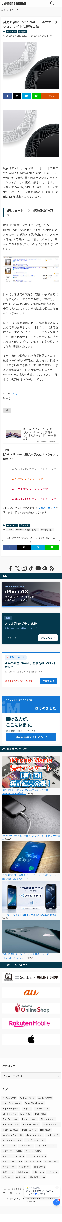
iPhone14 (51, 1124)
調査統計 (37, 1177)
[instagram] (24, 568)
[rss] (52, 568)
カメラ (25, 1145)
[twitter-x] (17, 568)
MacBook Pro (13, 1135)
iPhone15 (10, 1130)
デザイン (33, 1161)
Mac (45, 1130)
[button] (7, 96)
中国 (24, 1167)
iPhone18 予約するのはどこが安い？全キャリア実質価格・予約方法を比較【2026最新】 (39, 434)
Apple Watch (34, 1103)
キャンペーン (46, 1145)
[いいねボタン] (7, 410)
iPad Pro (10, 1119)
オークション (47, 530)
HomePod (11, 32)
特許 (53, 1172)
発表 (21, 1177)
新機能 (23, 1172)
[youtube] (38, 568)
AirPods (9, 1098)
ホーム (7, 1189)
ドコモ (51, 1161)
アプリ (9, 1145)
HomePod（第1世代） (27, 530)
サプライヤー (12, 1151)
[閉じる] (57, 1187)
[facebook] (10, 568)
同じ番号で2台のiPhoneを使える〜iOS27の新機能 (29, 915)
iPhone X (29, 1130)
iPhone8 (48, 1119)
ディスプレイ (12, 1161)
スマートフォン (13, 1156)
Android (27, 1098)
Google (10, 1114)
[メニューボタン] (58, 3)
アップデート (35, 1140)
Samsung (34, 1135)
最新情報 (22, 32)
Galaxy (42, 1109)
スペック (33, 1151)
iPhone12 (11, 1124)
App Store (11, 1109)
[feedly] (45, 568)
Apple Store (12, 1103)
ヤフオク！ (20, 393)
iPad (40, 1114)
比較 (38, 1172)
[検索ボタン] (52, 3)
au (27, 1109)
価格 (39, 1167)
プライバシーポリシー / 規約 (15, 1193)
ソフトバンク (37, 1156)
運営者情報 (16, 1189)
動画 (8, 1172)
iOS (25, 1114)
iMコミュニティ (46, 508)
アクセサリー (12, 1140)
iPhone (29, 1119)
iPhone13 (31, 1124)
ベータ (9, 1167)
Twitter (52, 1135)
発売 (7, 1177)
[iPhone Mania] (14, 3)
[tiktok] (31, 568)
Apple (10, 530)
